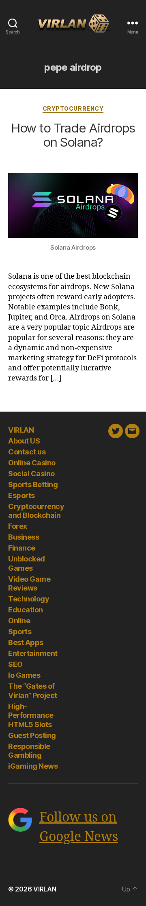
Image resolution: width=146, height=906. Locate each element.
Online (19, 620)
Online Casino (32, 462)
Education (25, 609)
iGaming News (33, 766)
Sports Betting (33, 484)
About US (24, 441)
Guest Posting (32, 735)
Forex (17, 526)
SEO (15, 664)
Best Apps (25, 642)
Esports (21, 495)
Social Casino (31, 473)
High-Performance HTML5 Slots (31, 715)
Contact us (26, 452)
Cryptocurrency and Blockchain (36, 511)
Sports (19, 631)
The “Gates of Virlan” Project (32, 691)
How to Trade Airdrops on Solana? (73, 134)
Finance (21, 548)
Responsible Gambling (29, 751)
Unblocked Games (26, 563)
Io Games (24, 675)
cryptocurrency (73, 108)
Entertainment (33, 653)
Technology (28, 599)
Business (23, 537)
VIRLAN (21, 430)
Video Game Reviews (29, 584)
